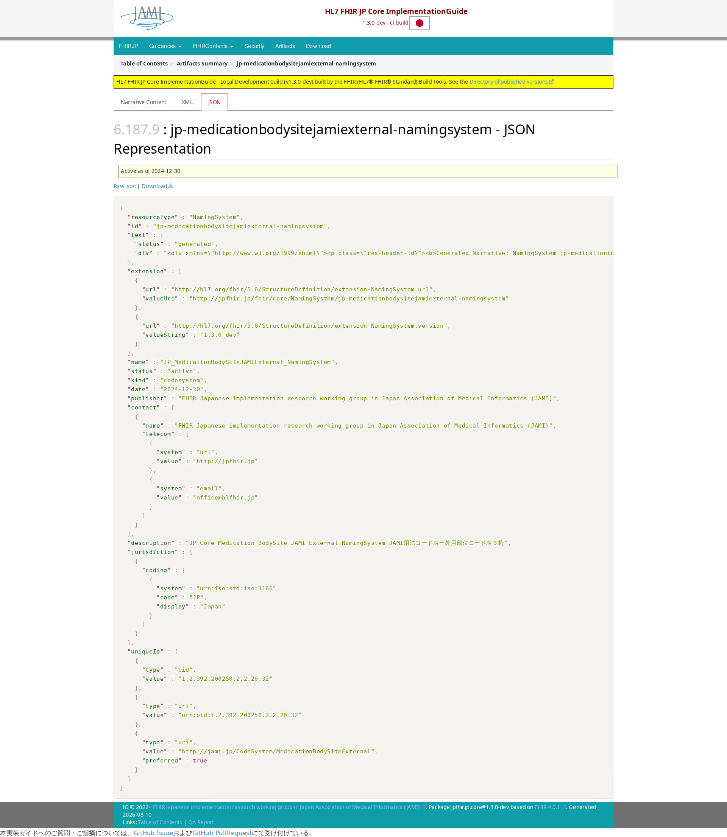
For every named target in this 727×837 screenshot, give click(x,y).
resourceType (153, 216)
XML (187, 102)
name (138, 361)
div (143, 252)
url (150, 289)
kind (138, 379)
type (152, 669)
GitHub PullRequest (222, 832)
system (171, 452)
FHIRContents (211, 45)
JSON (214, 102)
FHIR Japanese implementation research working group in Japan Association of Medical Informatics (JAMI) (286, 807)
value (169, 461)
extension (147, 271)
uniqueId (145, 651)
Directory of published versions (509, 81)
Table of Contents (160, 822)
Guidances (163, 45)
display (173, 606)
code (167, 597)
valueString (165, 334)
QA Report (201, 822)
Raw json (125, 186)
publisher (147, 397)
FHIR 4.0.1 (547, 807)
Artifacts (285, 45)
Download (318, 45)
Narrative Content (143, 102)
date (138, 388)
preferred (161, 760)
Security (255, 45)
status (149, 243)
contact (143, 406)
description (151, 542)
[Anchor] (218, 147)
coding (156, 569)
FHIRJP (128, 45)
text (138, 234)
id (134, 225)
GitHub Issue (153, 832)
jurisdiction (153, 551)
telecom (158, 434)
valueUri (160, 298)
